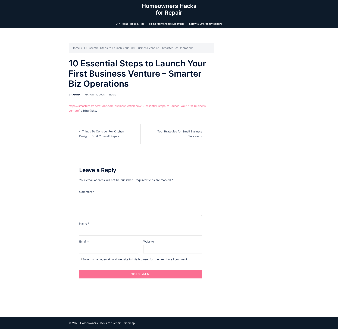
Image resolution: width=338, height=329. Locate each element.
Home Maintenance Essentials (166, 23)
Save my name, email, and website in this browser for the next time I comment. (135, 259)
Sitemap (129, 323)
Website (148, 241)
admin (77, 94)
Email (84, 241)
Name (84, 223)
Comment (87, 192)
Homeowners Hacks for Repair (169, 9)
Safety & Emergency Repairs (205, 23)
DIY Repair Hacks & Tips (130, 23)
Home (76, 48)
